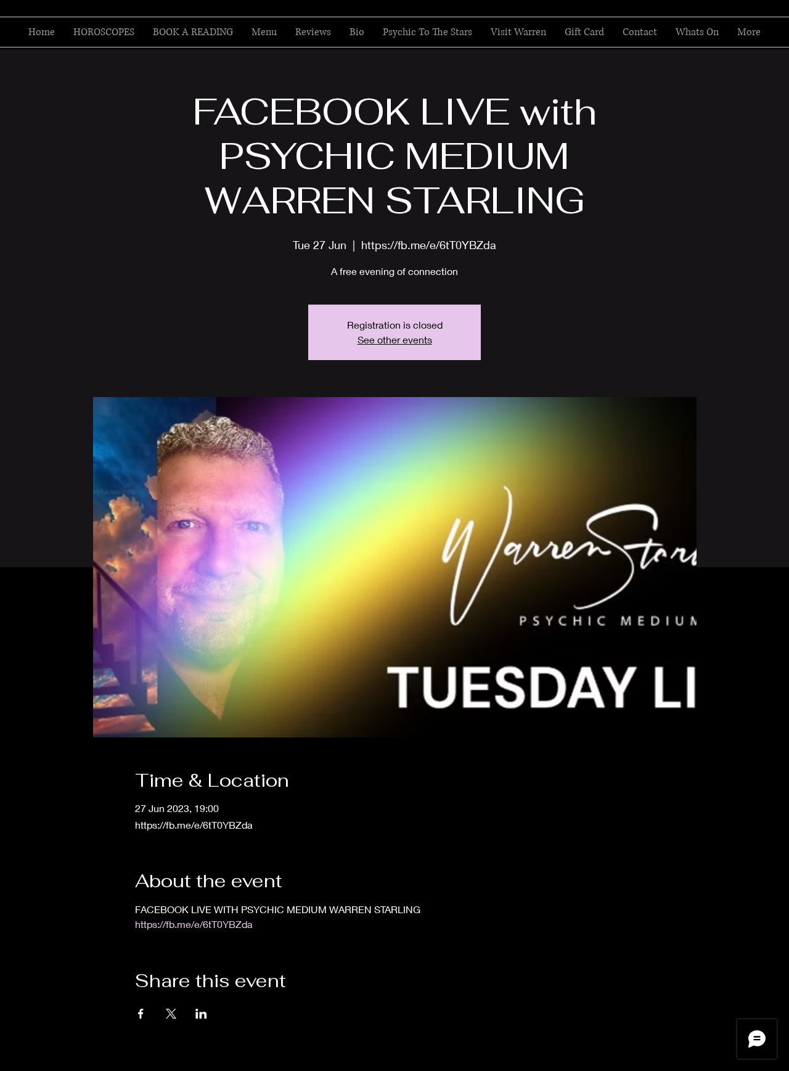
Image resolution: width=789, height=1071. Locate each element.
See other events (395, 339)
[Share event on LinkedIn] (201, 1014)
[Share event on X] (171, 1014)
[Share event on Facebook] (141, 1014)
